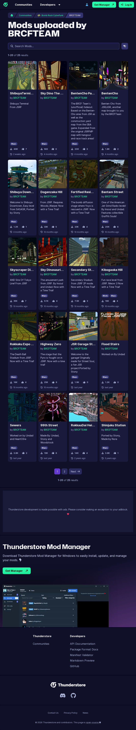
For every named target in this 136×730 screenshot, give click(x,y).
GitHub (74, 666)
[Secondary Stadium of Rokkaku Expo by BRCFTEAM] (83, 252)
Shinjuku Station (114, 425)
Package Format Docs (84, 649)
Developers (47, 4)
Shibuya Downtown (22, 192)
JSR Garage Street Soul (83, 344)
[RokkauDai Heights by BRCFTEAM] (83, 407)
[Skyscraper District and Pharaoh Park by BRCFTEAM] (22, 252)
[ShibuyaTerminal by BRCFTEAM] (22, 75)
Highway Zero (50, 344)
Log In (128, 4)
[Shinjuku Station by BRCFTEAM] (114, 407)
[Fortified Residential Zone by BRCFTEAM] (83, 174)
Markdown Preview (82, 660)
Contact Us (53, 713)
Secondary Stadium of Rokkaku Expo (83, 270)
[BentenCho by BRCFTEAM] (114, 75)
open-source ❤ (93, 722)
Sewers (15, 425)
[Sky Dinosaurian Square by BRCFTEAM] (52, 252)
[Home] (5, 4)
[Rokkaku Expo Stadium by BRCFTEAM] (22, 326)
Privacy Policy (70, 713)
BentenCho (110, 93)
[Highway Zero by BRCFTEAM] (52, 326)
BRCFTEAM (19, 97)
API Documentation (82, 643)
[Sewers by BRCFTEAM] (22, 407)
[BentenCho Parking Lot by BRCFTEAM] (83, 75)
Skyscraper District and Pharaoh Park (22, 270)
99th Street (49, 425)
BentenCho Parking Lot (83, 93)
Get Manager (102, 4)
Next (73, 471)
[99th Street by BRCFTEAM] (52, 407)
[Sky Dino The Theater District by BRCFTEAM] (52, 75)
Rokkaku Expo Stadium (22, 344)
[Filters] (124, 46)
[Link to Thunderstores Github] (73, 695)
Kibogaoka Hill (112, 270)
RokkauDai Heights (83, 425)
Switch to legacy (87, 4)
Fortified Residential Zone (83, 192)
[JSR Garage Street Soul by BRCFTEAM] (83, 326)
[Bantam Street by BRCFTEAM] (114, 174)
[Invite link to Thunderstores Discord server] (62, 695)
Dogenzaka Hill (51, 192)
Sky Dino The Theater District (52, 93)
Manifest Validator (81, 655)
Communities (23, 4)
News (85, 713)
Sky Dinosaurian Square (52, 270)
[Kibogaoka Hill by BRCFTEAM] (114, 252)
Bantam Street (112, 192)
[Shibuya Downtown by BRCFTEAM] (22, 174)
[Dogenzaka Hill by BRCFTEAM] (52, 174)
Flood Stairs (110, 344)
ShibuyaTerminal (22, 93)
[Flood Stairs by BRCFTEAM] (114, 326)
